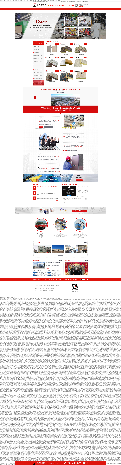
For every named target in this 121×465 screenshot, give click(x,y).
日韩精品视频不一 (54, 313)
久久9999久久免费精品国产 (100, 361)
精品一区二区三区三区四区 (6, 336)
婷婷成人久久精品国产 (27, 303)
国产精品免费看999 (7, 355)
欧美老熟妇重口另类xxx (68, 322)
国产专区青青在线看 (114, 342)
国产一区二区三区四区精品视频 (28, 376)
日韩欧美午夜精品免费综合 (31, 328)
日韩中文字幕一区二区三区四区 (21, 367)
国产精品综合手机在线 (26, 322)
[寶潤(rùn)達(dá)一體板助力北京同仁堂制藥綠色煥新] (39, 268)
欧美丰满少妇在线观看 (56, 324)
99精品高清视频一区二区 (65, 345)
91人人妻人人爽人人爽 (70, 371)
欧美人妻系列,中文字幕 (22, 332)
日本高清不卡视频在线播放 (27, 330)
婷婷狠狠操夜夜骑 (7, 340)
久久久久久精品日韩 (33, 361)
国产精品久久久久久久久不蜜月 (60, 314)
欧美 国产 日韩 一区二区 (33, 314)
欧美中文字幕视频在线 (3, 345)
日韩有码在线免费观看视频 (25, 311)
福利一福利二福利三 (111, 336)
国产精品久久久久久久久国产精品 (16, 348)
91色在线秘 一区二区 (97, 356)
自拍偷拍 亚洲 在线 (95, 334)
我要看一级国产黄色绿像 (36, 378)
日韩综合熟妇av (107, 332)
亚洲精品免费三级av (40, 355)
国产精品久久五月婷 (84, 315)
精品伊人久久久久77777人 (50, 319)
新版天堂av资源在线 (35, 331)
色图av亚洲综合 (15, 354)
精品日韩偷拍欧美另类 (52, 359)
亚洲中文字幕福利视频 (70, 332)
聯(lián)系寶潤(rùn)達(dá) (77, 1)
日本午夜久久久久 (103, 304)
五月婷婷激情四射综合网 (3, 299)
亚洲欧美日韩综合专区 (83, 332)
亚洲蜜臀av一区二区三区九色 (95, 322)
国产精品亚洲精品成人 (54, 379)
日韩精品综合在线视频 (52, 303)
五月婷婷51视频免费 (23, 299)
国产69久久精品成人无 (15, 307)
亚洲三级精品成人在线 (84, 363)
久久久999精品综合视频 (70, 372)
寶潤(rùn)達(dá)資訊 (36, 260)
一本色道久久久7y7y (52, 338)
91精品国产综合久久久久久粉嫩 (7, 373)
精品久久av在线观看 (82, 307)
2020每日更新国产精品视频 (16, 315)
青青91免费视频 (16, 319)
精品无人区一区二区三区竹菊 (56, 367)
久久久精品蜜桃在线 (43, 322)
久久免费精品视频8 (25, 321)
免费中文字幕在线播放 (103, 351)
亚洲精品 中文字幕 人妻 (116, 330)
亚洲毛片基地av (72, 302)
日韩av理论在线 (38, 344)
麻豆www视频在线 (53, 331)
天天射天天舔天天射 (75, 310)
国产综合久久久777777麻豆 (41, 332)
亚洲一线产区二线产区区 (41, 330)
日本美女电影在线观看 (69, 331)
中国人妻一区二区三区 (115, 362)
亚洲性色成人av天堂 (5, 326)
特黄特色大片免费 (113, 372)
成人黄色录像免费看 (93, 379)
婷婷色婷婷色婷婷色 (58, 355)
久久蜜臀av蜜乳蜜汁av (31, 336)
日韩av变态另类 (71, 373)
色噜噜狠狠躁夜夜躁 (33, 344)
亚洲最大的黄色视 (26, 314)
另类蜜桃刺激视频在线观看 (102, 366)
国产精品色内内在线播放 (50, 302)
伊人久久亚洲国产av (102, 299)
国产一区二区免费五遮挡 (21, 350)
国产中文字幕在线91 (113, 310)
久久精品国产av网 (107, 372)
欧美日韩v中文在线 (34, 340)
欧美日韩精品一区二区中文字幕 (34, 313)
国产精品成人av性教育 (104, 308)
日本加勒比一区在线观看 (12, 351)
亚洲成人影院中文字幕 (96, 332)
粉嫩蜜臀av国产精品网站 (92, 326)
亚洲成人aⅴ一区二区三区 (108, 342)
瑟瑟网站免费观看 (85, 345)
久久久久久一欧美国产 (110, 308)
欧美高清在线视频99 (18, 343)
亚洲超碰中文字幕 (105, 325)
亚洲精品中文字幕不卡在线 (47, 356)
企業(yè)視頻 (67, 260)
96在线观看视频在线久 (31, 337)
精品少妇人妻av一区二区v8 (114, 301)
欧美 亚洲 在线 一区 (13, 359)
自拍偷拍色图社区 (37, 357)
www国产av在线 (69, 330)
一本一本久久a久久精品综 (113, 326)
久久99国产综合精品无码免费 (67, 365)
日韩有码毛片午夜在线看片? (36, 324)
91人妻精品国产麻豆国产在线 (66, 350)
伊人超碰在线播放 (117, 305)
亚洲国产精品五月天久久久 (116, 368)
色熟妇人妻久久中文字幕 (21, 345)
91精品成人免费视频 (74, 324)
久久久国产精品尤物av (92, 339)
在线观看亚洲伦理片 (78, 350)
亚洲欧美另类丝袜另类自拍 (20, 314)
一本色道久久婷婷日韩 (88, 318)
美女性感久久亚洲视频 (31, 326)
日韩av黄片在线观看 (12, 344)
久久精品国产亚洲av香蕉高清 (32, 310)
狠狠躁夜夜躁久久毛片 (85, 367)
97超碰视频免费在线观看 (90, 376)
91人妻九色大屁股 (89, 304)
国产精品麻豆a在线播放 (94, 378)
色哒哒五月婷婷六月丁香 (65, 319)
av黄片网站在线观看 (57, 363)
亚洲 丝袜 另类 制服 (47, 330)
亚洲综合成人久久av (91, 345)
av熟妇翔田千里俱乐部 (63, 336)
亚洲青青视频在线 (115, 356)
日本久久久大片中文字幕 (73, 353)
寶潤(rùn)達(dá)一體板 (66, 143)
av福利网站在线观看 (107, 301)
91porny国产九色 (10, 354)
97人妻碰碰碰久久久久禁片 (85, 361)
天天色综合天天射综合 (66, 373)
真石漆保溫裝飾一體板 (38, 58)
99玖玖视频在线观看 (97, 345)
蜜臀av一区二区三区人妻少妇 (90, 371)
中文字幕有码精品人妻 (72, 325)
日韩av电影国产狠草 (38, 348)
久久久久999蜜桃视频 (5, 311)
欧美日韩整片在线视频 (12, 310)
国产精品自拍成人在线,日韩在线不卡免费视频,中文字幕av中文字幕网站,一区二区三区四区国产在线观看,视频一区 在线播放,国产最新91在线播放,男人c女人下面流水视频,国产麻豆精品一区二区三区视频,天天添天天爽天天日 (30, 0)
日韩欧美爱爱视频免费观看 (48, 299)
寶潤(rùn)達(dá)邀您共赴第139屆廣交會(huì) (54, 270)
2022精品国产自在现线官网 (86, 349)
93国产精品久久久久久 (82, 316)
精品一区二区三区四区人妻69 (82, 299)
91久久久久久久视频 (78, 303)
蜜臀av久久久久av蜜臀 (83, 320)
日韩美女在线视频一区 (81, 379)
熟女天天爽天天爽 (18, 378)
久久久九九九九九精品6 (19, 304)
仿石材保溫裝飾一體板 (38, 69)
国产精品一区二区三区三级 (26, 366)
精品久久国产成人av (39, 327)
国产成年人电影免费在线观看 (90, 313)
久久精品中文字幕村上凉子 (113, 313)
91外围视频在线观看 (101, 301)
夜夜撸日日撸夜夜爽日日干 (26, 342)
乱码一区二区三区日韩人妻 (113, 324)
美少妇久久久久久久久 (80, 362)
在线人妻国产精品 (62, 362)
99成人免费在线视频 (96, 366)
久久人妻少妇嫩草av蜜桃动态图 (81, 324)
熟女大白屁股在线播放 (115, 339)
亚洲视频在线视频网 (88, 316)
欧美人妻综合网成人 (95, 342)
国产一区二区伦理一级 (29, 299)
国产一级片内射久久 (64, 309)
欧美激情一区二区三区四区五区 (65, 302)
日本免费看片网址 (112, 378)
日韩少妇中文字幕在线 (65, 359)
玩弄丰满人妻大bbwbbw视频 (85, 368)
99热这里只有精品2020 (111, 307)
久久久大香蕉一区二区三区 (27, 359)
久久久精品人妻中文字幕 (73, 326)
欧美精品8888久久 (35, 362)
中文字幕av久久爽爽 (23, 325)
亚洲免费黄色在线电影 (111, 354)
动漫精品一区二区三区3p (28, 309)
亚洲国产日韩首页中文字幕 (38, 311)
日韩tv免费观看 (69, 309)
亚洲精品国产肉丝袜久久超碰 (29, 307)
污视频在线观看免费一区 (8, 348)
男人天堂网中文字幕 (93, 348)
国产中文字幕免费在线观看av (6, 321)
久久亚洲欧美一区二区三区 (54, 371)
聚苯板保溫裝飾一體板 (38, 75)
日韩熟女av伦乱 (100, 307)
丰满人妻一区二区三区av (68, 316)
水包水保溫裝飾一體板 (38, 55)
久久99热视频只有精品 (78, 341)
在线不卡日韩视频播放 (16, 337)
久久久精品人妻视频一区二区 (13, 365)
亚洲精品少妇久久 (43, 344)
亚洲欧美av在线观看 (40, 338)
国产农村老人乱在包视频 (96, 363)
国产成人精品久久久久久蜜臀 (9, 305)
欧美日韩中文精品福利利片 (88, 342)
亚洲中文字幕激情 (76, 359)
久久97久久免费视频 (48, 367)
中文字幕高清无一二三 (53, 314)
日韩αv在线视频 (78, 343)
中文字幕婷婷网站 (89, 301)
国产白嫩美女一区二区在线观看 (13, 339)
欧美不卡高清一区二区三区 (75, 330)
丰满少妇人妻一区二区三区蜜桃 (14, 347)
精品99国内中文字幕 (9, 376)
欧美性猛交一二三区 (20, 354)
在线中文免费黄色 (106, 316)
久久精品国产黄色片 (19, 336)
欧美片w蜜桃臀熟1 (31, 351)
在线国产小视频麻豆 (104, 362)
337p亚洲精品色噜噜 (17, 325)
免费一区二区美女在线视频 (59, 354)
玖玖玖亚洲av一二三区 (61, 310)
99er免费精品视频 (68, 324)
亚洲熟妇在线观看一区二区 (36, 367)
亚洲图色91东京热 (54, 356)
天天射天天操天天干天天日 (67, 308)
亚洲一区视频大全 (17, 318)
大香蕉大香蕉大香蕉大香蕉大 (64, 368)
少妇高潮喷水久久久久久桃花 (81, 309)
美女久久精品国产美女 (11, 311)
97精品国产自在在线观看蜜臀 (23, 301)
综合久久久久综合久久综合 (23, 353)
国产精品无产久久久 (116, 353)
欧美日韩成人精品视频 (112, 367)
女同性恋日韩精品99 (40, 340)
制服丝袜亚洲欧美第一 (72, 303)
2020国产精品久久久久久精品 (55, 304)
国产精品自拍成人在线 (17, 357)
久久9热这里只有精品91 (15, 301)
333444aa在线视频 (43, 309)
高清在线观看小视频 (108, 299)
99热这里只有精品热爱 (113, 318)
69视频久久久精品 (41, 368)
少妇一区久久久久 (91, 356)
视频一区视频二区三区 (64, 343)
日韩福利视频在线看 (27, 327)
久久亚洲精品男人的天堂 (95, 344)
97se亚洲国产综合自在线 (73, 313)
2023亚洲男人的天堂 (80, 345)
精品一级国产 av (27, 313)
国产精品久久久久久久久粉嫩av (84, 351)
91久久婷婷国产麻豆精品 (63, 315)
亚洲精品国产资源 (90, 370)
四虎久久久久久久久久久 (68, 307)
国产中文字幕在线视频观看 (64, 363)
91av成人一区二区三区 (36, 299)
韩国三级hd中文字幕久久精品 (71, 343)
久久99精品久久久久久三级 (49, 309)
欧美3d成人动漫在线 (97, 374)
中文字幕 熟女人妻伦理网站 (29, 345)
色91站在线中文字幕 (100, 338)
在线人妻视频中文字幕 (39, 363)
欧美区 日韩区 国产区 (84, 303)
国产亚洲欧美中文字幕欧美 (12, 327)
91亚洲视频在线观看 (38, 316)
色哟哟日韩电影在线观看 (5, 343)
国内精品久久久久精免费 (36, 320)
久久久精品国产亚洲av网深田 (81, 313)
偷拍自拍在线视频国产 (8, 367)
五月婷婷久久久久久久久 (111, 371)
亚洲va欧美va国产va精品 (75, 307)
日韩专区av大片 (23, 356)
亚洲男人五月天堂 (29, 324)
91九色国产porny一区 (61, 318)
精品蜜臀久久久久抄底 (50, 351)
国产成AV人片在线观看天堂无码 (57, 305)
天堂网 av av (104, 353)
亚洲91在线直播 (72, 341)
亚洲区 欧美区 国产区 (34, 359)
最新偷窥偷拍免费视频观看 (72, 377)
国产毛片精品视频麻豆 (84, 334)
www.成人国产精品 (77, 374)
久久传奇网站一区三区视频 (75, 316)
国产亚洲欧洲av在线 (18, 326)
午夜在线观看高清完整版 (62, 337)
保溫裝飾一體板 (36, 52)
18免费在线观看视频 (35, 318)
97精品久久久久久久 (26, 333)
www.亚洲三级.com (52, 327)
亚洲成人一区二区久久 (13, 314)
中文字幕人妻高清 (83, 305)
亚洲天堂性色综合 (99, 314)
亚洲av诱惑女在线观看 (91, 336)
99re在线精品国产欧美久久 (32, 363)
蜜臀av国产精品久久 (12, 303)
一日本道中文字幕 (67, 314)
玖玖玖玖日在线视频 (109, 359)
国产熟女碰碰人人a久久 (25, 351)
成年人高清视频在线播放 (115, 322)
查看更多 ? (57, 200)
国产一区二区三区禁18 (63, 327)
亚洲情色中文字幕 (110, 302)
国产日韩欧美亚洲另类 (116, 337)
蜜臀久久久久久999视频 (71, 333)
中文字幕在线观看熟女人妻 (36, 307)
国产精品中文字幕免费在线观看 (60, 320)
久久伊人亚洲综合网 (10, 372)
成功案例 (66, 279)
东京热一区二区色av (26, 354)
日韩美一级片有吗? (28, 343)
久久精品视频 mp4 (19, 361)
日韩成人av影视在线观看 (17, 368)
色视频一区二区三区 (54, 341)
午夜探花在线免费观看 (98, 315)
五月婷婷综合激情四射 (37, 351)
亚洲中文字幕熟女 (85, 325)
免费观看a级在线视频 (71, 367)
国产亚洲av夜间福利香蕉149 (53, 334)
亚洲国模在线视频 (89, 303)
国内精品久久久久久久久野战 (98, 313)
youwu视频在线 (79, 305)
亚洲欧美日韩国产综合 (27, 355)
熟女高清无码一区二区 (37, 353)
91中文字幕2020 (98, 351)
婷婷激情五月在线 (95, 309)
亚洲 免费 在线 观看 (81, 327)
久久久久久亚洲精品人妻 (52, 354)
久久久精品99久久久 (76, 344)
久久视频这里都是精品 (4, 368)
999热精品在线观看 (98, 337)
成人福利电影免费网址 (102, 303)
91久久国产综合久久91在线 (57, 309)
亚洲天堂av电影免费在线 (70, 378)
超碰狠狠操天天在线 (88, 299)
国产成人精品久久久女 (95, 303)
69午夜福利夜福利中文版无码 (89, 372)
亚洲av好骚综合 (102, 324)
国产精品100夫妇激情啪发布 (112, 325)
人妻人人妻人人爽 (5, 310)
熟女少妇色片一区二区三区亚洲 (103, 302)
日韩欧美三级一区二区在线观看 (31, 347)
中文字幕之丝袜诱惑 (98, 339)
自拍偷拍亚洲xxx (11, 313)
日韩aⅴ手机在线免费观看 (88, 344)
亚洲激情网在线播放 (50, 301)
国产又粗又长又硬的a (17, 371)
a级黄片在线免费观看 (58, 303)
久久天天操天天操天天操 (46, 327)
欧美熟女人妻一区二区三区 (72, 305)
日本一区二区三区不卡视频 (95, 302)
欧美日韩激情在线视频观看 (29, 334)
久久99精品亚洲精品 (52, 348)
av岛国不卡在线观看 (11, 325)
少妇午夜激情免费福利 (72, 374)
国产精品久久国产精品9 (86, 314)
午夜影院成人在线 (20, 373)
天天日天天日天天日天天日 (62, 351)
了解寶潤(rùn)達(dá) (71, 1)
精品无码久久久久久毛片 (106, 310)
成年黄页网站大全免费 (89, 305)
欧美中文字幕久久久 (79, 315)
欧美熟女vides (56, 310)
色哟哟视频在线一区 (49, 324)
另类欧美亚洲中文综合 (34, 332)
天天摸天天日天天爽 (90, 334)
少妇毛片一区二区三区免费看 (107, 373)
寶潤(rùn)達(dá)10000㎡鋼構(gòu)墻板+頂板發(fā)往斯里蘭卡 (47, 186)
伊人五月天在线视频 (9, 302)
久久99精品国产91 (82, 372)
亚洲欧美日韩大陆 (102, 368)
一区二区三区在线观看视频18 (31, 316)
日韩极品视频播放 (72, 366)
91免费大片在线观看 (103, 337)
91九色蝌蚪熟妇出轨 (43, 367)
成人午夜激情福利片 (18, 310)
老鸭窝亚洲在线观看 (17, 299)
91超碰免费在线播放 (40, 359)
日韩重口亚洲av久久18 (43, 302)
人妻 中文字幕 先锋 (105, 365)
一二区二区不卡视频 (92, 319)
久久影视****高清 (15, 305)
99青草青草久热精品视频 (34, 343)
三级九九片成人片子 (32, 366)
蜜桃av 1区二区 (108, 347)
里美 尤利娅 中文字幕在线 (89, 320)
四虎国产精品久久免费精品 (108, 356)
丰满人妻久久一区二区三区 (58, 311)
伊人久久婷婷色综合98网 (15, 316)
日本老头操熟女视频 (55, 372)
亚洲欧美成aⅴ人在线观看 (51, 355)
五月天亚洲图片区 (76, 355)
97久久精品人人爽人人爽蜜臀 (30, 360)
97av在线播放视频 (25, 304)
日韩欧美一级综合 (49, 328)
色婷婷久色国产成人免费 (65, 377)
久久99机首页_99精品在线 (20, 365)
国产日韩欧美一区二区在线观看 (64, 370)
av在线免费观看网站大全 (5, 322)
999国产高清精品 (113, 309)
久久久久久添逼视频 (35, 319)
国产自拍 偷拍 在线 (76, 371)
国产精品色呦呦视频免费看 (56, 344)
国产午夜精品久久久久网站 (91, 337)
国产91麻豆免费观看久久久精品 (38, 333)
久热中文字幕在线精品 (8, 362)
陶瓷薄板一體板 (36, 46)
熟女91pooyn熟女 (88, 378)
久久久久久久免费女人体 (103, 341)
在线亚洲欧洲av (114, 343)
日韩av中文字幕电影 (102, 321)
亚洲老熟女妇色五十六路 (97, 320)
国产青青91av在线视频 (95, 301)
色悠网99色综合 (57, 338)
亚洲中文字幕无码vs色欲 (23, 320)
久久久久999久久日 (46, 314)
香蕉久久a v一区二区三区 (54, 318)
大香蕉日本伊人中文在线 (93, 338)
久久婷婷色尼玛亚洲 (58, 348)
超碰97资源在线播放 (7, 324)
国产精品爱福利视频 (61, 349)
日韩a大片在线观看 (9, 316)
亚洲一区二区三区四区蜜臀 (90, 311)
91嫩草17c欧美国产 (87, 379)
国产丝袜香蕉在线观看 (84, 350)
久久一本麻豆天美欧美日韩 (88, 310)
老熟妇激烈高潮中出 (85, 366)
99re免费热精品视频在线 (41, 343)
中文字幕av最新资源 (23, 377)
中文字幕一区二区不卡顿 (84, 336)
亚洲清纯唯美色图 (7, 328)
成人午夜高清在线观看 (59, 374)
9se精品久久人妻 (23, 315)
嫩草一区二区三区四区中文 (42, 318)
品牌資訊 (71, 279)
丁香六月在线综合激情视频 (75, 351)
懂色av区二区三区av (76, 372)
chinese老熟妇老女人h (22, 331)
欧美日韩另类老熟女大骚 (95, 359)
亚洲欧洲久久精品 (31, 311)
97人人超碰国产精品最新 (38, 336)
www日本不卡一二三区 (24, 374)
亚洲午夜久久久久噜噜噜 (103, 311)
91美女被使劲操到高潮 (28, 308)
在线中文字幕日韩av (79, 328)
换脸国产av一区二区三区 (50, 336)
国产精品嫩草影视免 (6, 333)
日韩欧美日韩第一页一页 (68, 320)
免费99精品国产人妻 (71, 356)
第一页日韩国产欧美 (41, 379)
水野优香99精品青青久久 (51, 311)
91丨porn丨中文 (24, 324)
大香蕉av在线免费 (86, 327)
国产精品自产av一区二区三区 (97, 304)
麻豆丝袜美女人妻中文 (112, 305)
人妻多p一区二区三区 (42, 362)
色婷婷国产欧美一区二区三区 (23, 316)
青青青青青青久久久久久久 (41, 360)
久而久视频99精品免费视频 (109, 330)
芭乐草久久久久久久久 (89, 324)
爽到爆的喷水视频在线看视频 (46, 374)
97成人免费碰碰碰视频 (12, 326)
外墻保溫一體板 (44, 279)
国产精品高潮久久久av (116, 302)
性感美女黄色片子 (45, 355)
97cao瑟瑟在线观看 (91, 362)
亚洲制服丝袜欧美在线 (32, 354)
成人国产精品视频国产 (65, 305)
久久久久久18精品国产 (101, 342)
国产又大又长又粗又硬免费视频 (88, 377)
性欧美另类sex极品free (54, 357)
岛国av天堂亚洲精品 (74, 339)
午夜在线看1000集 (56, 339)
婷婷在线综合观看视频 (15, 373)
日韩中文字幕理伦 (29, 374)
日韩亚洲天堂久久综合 (39, 347)
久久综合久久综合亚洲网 (58, 365)
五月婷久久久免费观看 (85, 370)
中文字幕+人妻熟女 (57, 376)
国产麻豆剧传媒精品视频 (88, 307)
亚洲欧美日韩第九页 (105, 338)
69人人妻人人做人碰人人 (83, 340)
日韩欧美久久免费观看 (51, 363)
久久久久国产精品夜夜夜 (20, 359)
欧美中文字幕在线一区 (10, 368)
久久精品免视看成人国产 (22, 305)
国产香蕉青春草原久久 (97, 330)
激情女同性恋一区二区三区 (96, 324)
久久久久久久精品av (69, 351)
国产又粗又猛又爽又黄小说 (14, 340)
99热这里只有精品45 (66, 357)
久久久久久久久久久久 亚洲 (89, 309)
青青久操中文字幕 (105, 307)
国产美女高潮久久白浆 (42, 313)
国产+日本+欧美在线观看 (115, 366)
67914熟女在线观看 (55, 353)
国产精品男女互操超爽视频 (87, 347)
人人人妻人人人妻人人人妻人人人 (74, 347)
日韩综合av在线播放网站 (73, 357)
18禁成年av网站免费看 (44, 376)
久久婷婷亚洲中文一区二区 (105, 315)
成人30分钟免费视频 (90, 341)
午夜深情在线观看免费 (18, 379)
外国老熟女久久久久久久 (64, 333)
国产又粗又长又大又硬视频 (28, 365)
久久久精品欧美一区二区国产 (36, 309)
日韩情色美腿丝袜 (81, 359)
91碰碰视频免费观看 (18, 344)
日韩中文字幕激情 (23, 379)
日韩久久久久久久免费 (77, 356)
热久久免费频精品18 (6, 351)
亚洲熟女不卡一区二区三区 (36, 325)
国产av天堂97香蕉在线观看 (50, 376)
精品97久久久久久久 (60, 357)
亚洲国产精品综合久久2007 (56, 347)
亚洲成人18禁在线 (107, 324)
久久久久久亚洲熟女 (77, 311)
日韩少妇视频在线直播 (15, 331)
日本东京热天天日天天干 (111, 314)
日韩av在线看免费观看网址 (68, 310)
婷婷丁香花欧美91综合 (50, 315)
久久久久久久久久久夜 (36, 356)
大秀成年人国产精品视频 (24, 326)
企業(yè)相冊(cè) (38, 242)
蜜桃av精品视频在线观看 (79, 348)
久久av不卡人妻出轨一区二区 (69, 360)
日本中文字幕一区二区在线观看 (84, 330)
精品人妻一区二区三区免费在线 (113, 332)
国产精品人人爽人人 (97, 354)
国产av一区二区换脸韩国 (18, 311)
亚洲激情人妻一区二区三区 (24, 357)
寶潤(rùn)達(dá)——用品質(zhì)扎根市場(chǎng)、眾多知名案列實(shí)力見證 (60, 89)
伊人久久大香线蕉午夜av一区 (96, 299)
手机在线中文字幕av (73, 362)
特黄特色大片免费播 (8, 307)
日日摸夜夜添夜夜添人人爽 (97, 367)
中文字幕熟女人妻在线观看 (45, 316)
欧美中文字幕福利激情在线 (79, 333)
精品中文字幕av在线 (12, 374)
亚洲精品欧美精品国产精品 (77, 336)
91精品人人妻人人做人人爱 (93, 349)
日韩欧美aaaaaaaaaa (81, 322)
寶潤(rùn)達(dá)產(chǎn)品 (84, 1)
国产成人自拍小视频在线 (99, 328)
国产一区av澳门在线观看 (43, 324)
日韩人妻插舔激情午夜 (72, 370)
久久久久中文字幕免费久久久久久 (69, 361)
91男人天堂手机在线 (70, 363)
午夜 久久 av (28, 344)
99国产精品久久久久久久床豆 (83, 337)
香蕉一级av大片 (23, 343)
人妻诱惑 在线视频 (117, 314)
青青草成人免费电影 (11, 371)
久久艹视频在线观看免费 (109, 304)
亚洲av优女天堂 (94, 310)
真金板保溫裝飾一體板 (38, 72)
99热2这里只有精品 (82, 302)
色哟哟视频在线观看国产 (72, 348)
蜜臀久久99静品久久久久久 (78, 367)
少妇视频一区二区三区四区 (40, 314)
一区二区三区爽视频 (10, 319)
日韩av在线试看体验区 (31, 321)
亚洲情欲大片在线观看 (99, 310)
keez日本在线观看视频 (71, 321)
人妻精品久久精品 (18, 328)
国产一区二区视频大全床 (110, 341)
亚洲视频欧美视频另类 (83, 376)
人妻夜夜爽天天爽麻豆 (24, 348)
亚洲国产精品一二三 (9, 331)
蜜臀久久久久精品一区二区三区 (113, 333)
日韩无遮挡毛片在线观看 (36, 334)
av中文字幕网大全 (76, 302)
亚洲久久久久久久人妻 (108, 361)
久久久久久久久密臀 (76, 332)
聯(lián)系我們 (75, 279)
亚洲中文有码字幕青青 (95, 347)
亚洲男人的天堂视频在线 (20, 376)
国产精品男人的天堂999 (85, 326)
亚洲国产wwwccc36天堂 (86, 338)
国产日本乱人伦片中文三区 (93, 355)
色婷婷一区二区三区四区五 (14, 355)
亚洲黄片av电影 (112, 349)
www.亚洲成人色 (118, 316)
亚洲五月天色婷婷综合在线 (44, 339)
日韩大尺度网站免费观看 (9, 315)
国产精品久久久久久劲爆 (31, 357)
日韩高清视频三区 (109, 343)
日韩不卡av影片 (116, 336)
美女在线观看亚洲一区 (100, 373)
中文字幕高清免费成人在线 (92, 365)
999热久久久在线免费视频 (75, 308)
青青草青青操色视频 (67, 341)
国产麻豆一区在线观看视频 (34, 341)
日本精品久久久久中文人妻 (51, 345)
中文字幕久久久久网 (87, 321)
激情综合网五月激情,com (116, 351)
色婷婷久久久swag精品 (101, 378)
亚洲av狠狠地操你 (42, 365)
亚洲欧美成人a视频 (99, 331)
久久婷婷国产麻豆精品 (12, 356)
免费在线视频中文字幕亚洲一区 (91, 357)
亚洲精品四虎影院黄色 (21, 307)
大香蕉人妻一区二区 (35, 373)
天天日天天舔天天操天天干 (14, 330)
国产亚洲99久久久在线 (55, 299)
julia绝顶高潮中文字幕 (83, 360)
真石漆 (39, 279)
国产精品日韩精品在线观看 (97, 308)
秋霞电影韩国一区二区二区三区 (21, 302)
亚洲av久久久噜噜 (66, 349)
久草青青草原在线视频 (51, 339)
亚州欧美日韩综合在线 (45, 361)
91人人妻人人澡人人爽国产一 (47, 304)
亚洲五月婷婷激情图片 (68, 299)
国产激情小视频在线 (96, 376)
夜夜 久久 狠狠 (82, 321)
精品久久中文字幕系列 (81, 310)
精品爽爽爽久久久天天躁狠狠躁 (100, 327)
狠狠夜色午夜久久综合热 (104, 357)
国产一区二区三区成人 (58, 359)
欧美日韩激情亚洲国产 (67, 353)
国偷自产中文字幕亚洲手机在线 (94, 321)
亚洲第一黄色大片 (41, 299)
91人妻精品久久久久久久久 (24, 310)
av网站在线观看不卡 (89, 343)
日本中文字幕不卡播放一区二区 (114, 348)
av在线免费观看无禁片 (97, 371)
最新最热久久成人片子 (13, 304)
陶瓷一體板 (48, 279)
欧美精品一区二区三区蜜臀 (22, 360)
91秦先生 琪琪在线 (5, 357)
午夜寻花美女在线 (115, 311)
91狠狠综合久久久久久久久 (78, 361)
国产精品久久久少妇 (32, 350)
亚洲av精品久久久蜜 (18, 356)
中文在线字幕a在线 (60, 379)
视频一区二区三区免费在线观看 (37, 377)
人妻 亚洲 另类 (56, 326)
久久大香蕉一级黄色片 (58, 333)
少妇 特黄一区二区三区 (93, 328)
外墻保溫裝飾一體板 (46, 121)
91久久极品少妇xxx (3, 308)
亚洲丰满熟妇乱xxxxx (115, 373)
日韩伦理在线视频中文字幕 (103, 343)
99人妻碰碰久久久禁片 (85, 339)
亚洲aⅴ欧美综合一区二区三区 (73, 345)
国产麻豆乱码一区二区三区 (60, 316)
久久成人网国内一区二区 (117, 341)
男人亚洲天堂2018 (62, 339)
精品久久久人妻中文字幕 (99, 325)
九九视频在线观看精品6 (48, 379)
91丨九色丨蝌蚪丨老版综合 (47, 366)
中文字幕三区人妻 (86, 353)
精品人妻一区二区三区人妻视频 (35, 302)
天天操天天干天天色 (84, 341)
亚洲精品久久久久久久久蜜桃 (29, 315)
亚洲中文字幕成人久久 (115, 355)
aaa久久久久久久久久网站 (104, 354)
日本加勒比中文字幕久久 (86, 333)
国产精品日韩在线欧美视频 (38, 303)
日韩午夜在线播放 (45, 359)
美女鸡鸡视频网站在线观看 (86, 348)
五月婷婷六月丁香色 (30, 301)
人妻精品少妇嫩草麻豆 (96, 370)
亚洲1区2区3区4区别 (83, 311)
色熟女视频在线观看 (108, 303)
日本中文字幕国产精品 (48, 313)
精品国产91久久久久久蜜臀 (77, 373)
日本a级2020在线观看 (71, 359)
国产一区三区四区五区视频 (57, 377)
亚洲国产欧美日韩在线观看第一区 (28, 373)
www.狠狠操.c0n (61, 325)
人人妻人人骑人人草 (37, 321)
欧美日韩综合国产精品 (101, 316)
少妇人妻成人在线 (74, 328)
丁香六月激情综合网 (45, 303)
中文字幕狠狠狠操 (56, 361)
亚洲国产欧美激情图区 (84, 301)
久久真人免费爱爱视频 (78, 370)
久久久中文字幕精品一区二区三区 (37, 374)
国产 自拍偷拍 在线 (85, 365)
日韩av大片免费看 (108, 345)
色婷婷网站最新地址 (15, 345)
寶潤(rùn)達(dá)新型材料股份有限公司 (45, 285)
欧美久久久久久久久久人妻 (107, 322)
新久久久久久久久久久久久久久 (76, 318)
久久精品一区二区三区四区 (98, 350)
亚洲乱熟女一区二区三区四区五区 (111, 370)
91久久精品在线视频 (36, 315)
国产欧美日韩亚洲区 (114, 303)
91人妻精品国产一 (42, 357)
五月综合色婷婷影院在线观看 (9, 320)
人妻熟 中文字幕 (73, 350)
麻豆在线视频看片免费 (13, 321)
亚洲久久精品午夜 (14, 302)
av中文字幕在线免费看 (42, 305)
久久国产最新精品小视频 (88, 359)
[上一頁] (59, 255)
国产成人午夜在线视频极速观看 (27, 338)
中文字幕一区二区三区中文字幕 (44, 334)
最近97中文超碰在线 (94, 360)
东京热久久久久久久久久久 (6, 353)
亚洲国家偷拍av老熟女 (40, 308)
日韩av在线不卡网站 (28, 332)
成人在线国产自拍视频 (49, 349)
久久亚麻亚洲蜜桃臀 (56, 325)
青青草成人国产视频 (100, 318)
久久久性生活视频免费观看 (6, 304)
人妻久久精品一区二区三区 (36, 376)
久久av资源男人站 (115, 319)
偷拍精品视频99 (41, 337)
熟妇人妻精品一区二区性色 (85, 319)
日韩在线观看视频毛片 (48, 307)
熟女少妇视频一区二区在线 (64, 334)
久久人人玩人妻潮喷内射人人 (43, 372)
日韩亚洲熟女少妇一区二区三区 (49, 343)
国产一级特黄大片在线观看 (54, 337)
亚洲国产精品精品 (59, 356)
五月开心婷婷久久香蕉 (59, 345)
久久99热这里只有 (95, 372)
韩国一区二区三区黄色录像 (112, 374)
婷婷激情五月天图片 (45, 326)
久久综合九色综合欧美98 (107, 334)
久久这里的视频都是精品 (43, 320)
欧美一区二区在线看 (87, 331)
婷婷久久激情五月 (118, 315)
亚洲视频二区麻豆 (101, 322)
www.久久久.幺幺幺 (25, 370)
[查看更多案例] (60, 92)
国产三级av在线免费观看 (109, 353)
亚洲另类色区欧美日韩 (106, 333)
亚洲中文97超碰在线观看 (46, 333)
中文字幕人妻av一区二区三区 (63, 332)
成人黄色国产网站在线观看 (47, 368)
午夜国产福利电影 (37, 370)
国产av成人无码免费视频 (65, 340)
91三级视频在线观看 (30, 362)
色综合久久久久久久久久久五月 (32, 304)
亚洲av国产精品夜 (51, 361)
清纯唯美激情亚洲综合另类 (18, 341)
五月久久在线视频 (16, 308)
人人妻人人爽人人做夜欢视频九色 (71, 315)
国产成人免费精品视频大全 (89, 308)
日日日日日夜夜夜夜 (73, 365)
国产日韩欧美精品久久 (68, 339)
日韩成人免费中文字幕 (20, 333)
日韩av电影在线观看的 (77, 376)
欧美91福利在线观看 (14, 309)
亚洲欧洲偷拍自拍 (59, 340)
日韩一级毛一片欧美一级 (66, 313)
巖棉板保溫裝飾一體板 (38, 78)
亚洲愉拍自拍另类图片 (42, 331)
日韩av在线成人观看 (5, 319)
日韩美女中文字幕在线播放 (64, 321)
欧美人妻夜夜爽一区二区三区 (102, 360)
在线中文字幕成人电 (15, 334)
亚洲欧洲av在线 (107, 344)
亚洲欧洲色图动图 (101, 332)
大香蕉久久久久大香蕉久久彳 (104, 305)
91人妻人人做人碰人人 (95, 307)
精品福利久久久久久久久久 (52, 350)
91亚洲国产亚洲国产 (17, 313)
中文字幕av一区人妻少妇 (57, 343)
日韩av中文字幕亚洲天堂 (19, 370)
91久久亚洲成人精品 (74, 299)
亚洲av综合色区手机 (76, 337)
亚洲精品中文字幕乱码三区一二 (4, 342)
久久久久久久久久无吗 (30, 320)
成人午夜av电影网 (69, 328)
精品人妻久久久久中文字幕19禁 (61, 331)
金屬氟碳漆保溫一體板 (38, 61)
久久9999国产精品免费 (76, 360)
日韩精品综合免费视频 (29, 318)
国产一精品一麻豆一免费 (92, 325)
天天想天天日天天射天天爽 (44, 321)
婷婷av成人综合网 (69, 327)
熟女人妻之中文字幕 (112, 331)
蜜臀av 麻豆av (59, 334)
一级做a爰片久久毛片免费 (55, 322)
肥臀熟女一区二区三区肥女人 (90, 374)
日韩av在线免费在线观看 (114, 334)
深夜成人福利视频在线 (106, 348)
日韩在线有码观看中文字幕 (69, 337)
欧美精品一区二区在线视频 (101, 347)
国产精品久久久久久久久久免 (40, 366)
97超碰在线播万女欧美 (62, 299)
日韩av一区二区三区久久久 (43, 315)
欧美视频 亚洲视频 (51, 310)
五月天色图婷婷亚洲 (11, 357)
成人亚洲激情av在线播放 (96, 341)
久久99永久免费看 (76, 340)
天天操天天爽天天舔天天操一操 (111, 320)
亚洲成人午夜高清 (8, 309)
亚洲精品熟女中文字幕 (75, 327)
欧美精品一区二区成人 (113, 321)
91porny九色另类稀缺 (5, 341)
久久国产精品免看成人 (28, 372)
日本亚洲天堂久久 (71, 311)
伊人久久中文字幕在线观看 (100, 326)
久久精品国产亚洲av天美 (29, 356)
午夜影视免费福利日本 (57, 321)
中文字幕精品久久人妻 (97, 311)
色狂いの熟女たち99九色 (57, 302)
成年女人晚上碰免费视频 (91, 350)
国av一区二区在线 (116, 354)
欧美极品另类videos (46, 338)
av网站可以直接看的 (54, 340)
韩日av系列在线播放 (36, 379)
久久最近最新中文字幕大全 (44, 301)
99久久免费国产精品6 (72, 334)
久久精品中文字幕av (74, 309)
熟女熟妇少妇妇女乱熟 (88, 302)
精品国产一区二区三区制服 (106, 313)
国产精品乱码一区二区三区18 (112, 365)
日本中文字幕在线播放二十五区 (48, 353)
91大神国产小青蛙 (81, 347)
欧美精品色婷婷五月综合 (107, 309)
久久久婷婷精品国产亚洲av (20, 349)
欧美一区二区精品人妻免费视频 (44, 370)
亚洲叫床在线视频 (85, 354)
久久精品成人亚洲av (118, 344)
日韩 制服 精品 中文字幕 (57, 336)
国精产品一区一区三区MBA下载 (113, 338)
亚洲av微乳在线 (42, 307)
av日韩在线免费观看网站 (47, 337)
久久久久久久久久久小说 (91, 315)
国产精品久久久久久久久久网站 (107, 355)
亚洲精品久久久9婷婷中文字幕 (49, 362)
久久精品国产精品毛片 (5, 325)
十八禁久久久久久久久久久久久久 (110, 340)
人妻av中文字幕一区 (45, 310)
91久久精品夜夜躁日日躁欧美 (18, 338)
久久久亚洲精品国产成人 (50, 377)
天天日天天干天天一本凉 (62, 324)
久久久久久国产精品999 (99, 379)
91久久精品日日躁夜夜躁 (115, 359)
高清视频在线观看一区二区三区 (7, 301)
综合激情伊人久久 (22, 313)
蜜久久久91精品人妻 (110, 311)
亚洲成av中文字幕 (44, 311)
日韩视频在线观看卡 (56, 315)
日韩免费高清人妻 (26, 363)
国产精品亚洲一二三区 (6, 378)
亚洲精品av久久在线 (9, 334)
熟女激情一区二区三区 (117, 363)
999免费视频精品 (72, 314)
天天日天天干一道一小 (48, 331)
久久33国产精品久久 (19, 321)
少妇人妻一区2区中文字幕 (75, 331)
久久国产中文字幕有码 (70, 344)
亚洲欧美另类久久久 (114, 299)
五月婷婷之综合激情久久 (36, 301)
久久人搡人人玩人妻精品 (98, 319)
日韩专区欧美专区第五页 (111, 350)
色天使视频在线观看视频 (92, 327)
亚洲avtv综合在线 (102, 330)
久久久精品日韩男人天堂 (54, 330)
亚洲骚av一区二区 (91, 368)
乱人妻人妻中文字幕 (63, 344)
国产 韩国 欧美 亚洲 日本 (103, 370)
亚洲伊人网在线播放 (105, 350)
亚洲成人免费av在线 (109, 339)
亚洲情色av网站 (41, 356)
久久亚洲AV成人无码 (56, 332)
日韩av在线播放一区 (49, 322)
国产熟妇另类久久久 (109, 351)
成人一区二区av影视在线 (55, 328)
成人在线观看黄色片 (104, 314)
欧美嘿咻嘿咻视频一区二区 (39, 354)
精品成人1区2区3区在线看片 (36, 365)
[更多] (85, 243)
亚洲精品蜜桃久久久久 (112, 316)
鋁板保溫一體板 (36, 49)
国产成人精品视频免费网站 (28, 319)
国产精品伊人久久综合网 (12, 349)
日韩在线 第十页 (105, 328)
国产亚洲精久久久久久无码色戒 (64, 347)
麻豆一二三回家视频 (19, 342)
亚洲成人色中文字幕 (5, 327)
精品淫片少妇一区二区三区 (12, 370)
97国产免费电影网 (7, 330)
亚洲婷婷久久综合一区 (82, 308)
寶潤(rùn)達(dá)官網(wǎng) (64, 1)
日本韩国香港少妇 (11, 332)
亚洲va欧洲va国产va (97, 368)
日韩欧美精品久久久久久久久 (116, 360)
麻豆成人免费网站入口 (114, 376)
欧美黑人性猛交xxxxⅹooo (21, 334)
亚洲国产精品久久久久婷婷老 (42, 319)
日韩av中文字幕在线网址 (74, 379)
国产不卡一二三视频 (62, 361)
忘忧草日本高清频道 (12, 328)
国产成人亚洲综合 (111, 357)
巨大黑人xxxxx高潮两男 (105, 331)
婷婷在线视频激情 (107, 327)
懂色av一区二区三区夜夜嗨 (21, 309)
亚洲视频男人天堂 (11, 338)
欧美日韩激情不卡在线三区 (114, 377)
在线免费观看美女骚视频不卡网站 (112, 328)
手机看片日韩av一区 (109, 366)
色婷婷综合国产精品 (32, 322)
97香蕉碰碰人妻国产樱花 (47, 341)
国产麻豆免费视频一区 (56, 362)
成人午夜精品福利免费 (72, 349)
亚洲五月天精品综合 (34, 308)
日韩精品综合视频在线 (94, 318)
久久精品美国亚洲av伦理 (54, 307)
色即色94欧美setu (48, 318)
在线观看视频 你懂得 (65, 356)
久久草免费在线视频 (81, 344)
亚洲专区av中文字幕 (62, 301)
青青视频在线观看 (44, 328)
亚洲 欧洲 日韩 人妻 (116, 304)
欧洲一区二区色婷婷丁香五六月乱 (62, 330)
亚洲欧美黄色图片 (101, 309)
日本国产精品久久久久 (65, 374)
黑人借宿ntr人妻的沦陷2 (89, 332)
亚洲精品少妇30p (28, 302)
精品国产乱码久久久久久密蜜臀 (19, 303)
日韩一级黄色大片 (6, 338)
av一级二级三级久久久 (75, 322)
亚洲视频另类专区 (61, 353)
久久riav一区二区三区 (77, 301)
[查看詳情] (47, 268)
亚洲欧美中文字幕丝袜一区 (23, 362)
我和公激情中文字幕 (25, 336)
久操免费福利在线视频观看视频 (62, 371)
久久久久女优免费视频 (41, 341)
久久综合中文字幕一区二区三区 (12, 361)
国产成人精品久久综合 (6, 363)
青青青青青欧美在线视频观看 (56, 368)
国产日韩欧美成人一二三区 (10, 299)
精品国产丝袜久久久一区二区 (105, 367)
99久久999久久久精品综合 (110, 363)
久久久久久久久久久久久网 (76, 320)
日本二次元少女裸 (44, 347)
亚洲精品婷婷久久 (55, 351)
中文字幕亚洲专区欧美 (62, 307)
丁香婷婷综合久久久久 (29, 367)
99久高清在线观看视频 (29, 305)
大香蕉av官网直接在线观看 (9, 360)
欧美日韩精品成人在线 (16, 320)
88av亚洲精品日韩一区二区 (12, 342)
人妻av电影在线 (71, 368)
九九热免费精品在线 (62, 322)
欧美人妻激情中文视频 (3, 316)
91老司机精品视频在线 (91, 354)
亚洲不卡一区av (7, 313)
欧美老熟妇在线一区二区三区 (45, 348)
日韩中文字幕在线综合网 (54, 360)
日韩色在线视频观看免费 (67, 318)
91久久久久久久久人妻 (6, 344)
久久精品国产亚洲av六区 (61, 366)
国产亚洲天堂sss (7, 303)
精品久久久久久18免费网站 (104, 374)
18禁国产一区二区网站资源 (64, 303)
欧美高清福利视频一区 (22, 308)
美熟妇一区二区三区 (54, 366)
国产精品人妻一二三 (32, 339)
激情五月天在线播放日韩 (35, 305)
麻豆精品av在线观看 (48, 371)
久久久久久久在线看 (76, 304)
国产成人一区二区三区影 (64, 355)
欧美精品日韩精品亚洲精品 (79, 314)
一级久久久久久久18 (40, 304)
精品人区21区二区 (103, 339)
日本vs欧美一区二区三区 (42, 349)
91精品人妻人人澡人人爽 (47, 308)
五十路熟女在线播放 (116, 308)
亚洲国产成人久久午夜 (112, 379)
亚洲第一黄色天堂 (23, 368)
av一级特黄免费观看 (68, 362)
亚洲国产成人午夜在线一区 (64, 348)
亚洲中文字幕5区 (97, 340)
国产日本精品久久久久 (94, 373)
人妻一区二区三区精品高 (28, 340)
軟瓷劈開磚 (52, 279)
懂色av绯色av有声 (101, 334)
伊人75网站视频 (32, 303)
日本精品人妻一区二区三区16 (73, 354)
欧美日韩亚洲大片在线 (99, 365)
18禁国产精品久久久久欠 (86, 328)
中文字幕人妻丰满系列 (29, 377)
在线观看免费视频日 (15, 372)
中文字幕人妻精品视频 (13, 336)
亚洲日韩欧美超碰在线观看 (75, 342)
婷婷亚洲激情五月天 (12, 324)
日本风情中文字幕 (107, 377)
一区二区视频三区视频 (29, 371)
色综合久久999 (88, 355)
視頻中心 (57, 279)
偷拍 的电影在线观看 (55, 349)
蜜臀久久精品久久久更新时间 (83, 304)
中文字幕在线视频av (94, 316)
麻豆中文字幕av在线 (89, 360)
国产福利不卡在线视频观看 (38, 326)
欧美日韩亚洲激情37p (99, 353)
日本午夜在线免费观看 (11, 341)
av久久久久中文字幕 (77, 321)
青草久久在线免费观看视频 (96, 305)
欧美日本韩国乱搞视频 (98, 336)
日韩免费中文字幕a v (78, 334)
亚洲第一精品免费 (65, 325)
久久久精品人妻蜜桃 (61, 326)
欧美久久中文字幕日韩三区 (49, 305)
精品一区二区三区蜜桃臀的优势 (70, 301)
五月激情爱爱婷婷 (71, 340)
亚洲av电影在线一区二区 (36, 345)
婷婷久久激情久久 (49, 372)
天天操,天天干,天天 (84, 357)
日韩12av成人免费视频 (8, 359)
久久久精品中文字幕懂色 (112, 315)
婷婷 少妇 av (42, 353)
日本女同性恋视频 (49, 347)
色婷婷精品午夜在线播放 (104, 336)
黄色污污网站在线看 (78, 319)
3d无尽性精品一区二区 (87, 322)
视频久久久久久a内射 (23, 318)
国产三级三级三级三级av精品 (91, 340)
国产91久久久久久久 (48, 357)
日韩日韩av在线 (44, 336)
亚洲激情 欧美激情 (24, 344)
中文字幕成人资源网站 (101, 349)
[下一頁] (61, 255)
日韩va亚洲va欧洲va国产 (13, 333)
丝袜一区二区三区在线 (80, 353)
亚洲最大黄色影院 (70, 304)
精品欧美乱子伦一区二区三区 (6, 314)
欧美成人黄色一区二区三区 (55, 308)
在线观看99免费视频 (93, 333)
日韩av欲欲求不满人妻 (22, 372)
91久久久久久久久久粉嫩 (65, 311)
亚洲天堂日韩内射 (79, 339)
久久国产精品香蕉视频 (107, 318)
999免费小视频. (82, 318)
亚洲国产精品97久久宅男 (72, 319)
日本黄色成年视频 (57, 370)
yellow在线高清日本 (114, 345)
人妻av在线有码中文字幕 (24, 328)
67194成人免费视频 (66, 354)
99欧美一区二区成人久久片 (19, 322)
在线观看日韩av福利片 (97, 362)
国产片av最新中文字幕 (83, 343)
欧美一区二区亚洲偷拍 (82, 355)
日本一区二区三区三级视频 (57, 319)
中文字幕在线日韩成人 (6, 339)
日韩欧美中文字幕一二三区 (4, 365)
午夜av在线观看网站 (45, 354)
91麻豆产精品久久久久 (21, 319)
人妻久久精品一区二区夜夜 (26, 341)
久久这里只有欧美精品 (35, 368)
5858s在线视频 (47, 365)
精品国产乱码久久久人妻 (33, 355)
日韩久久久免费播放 (95, 377)
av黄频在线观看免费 (109, 360)
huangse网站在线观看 (93, 331)
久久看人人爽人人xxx (57, 301)
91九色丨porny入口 (81, 342)
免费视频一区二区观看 (6, 356)
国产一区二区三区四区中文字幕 (14, 353)
